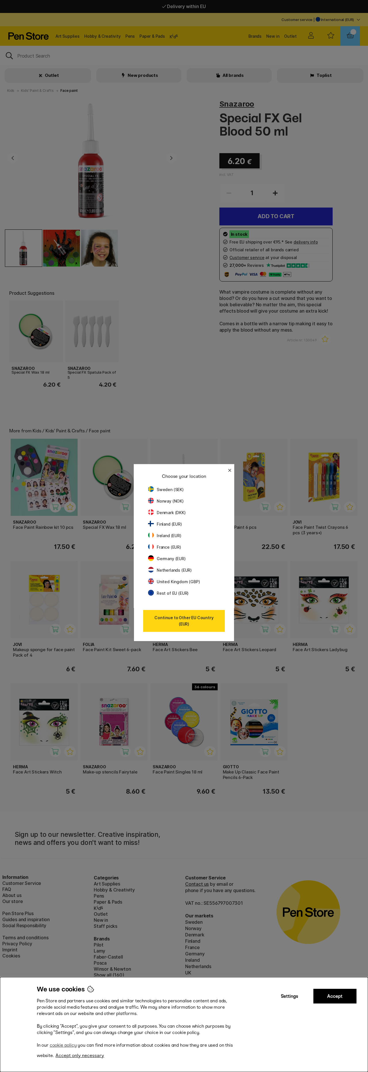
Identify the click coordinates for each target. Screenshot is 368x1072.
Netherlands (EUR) (174, 570)
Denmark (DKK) (171, 512)
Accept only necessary (79, 1055)
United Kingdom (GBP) (178, 581)
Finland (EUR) (169, 524)
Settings (289, 996)
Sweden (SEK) (170, 489)
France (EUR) (169, 547)
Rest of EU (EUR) (173, 593)
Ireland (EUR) (169, 535)
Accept (334, 996)
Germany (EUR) (171, 558)
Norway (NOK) (170, 501)
